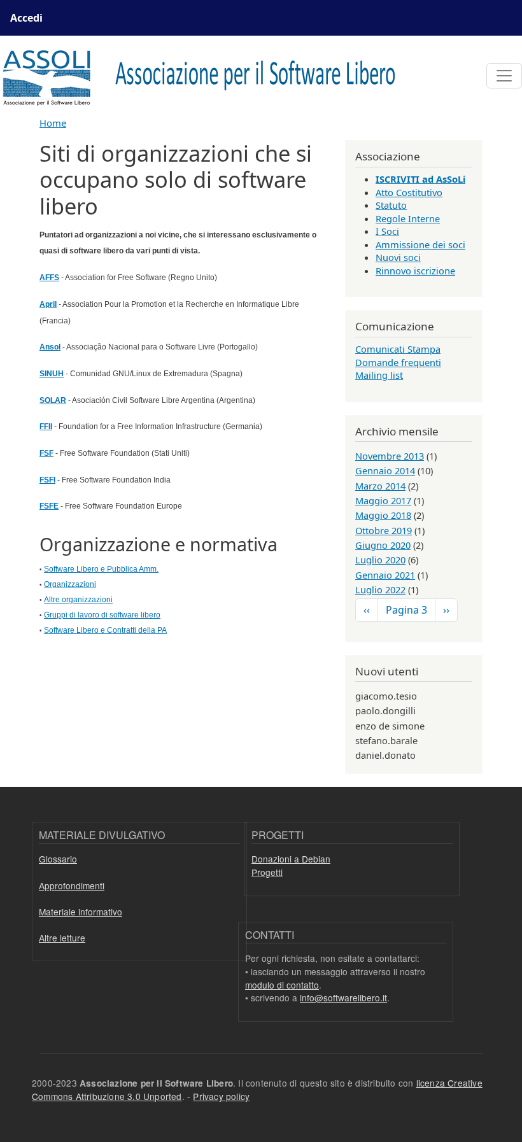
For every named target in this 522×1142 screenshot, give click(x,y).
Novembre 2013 (389, 455)
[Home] (207, 76)
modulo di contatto (282, 984)
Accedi (26, 18)
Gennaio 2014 (385, 470)
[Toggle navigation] (504, 75)
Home (52, 122)
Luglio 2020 (380, 559)
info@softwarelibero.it (343, 997)
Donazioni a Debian (290, 858)
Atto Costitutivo (409, 192)
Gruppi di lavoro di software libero (102, 614)
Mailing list (379, 375)
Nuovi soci (398, 257)
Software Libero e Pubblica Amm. (101, 569)
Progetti (267, 872)
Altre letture (62, 937)
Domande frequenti (398, 362)
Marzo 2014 (380, 485)
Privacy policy (221, 1096)
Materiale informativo (80, 911)
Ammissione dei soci (420, 244)
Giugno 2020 (383, 545)
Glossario (58, 858)
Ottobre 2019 (383, 530)
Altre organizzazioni (78, 599)
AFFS (49, 277)
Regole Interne (408, 218)
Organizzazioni (70, 584)
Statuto (391, 205)
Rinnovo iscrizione (415, 270)
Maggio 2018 (383, 515)
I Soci (387, 231)
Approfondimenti (71, 885)
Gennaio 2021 (385, 574)
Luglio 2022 (380, 589)
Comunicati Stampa (398, 348)
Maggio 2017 (383, 500)
